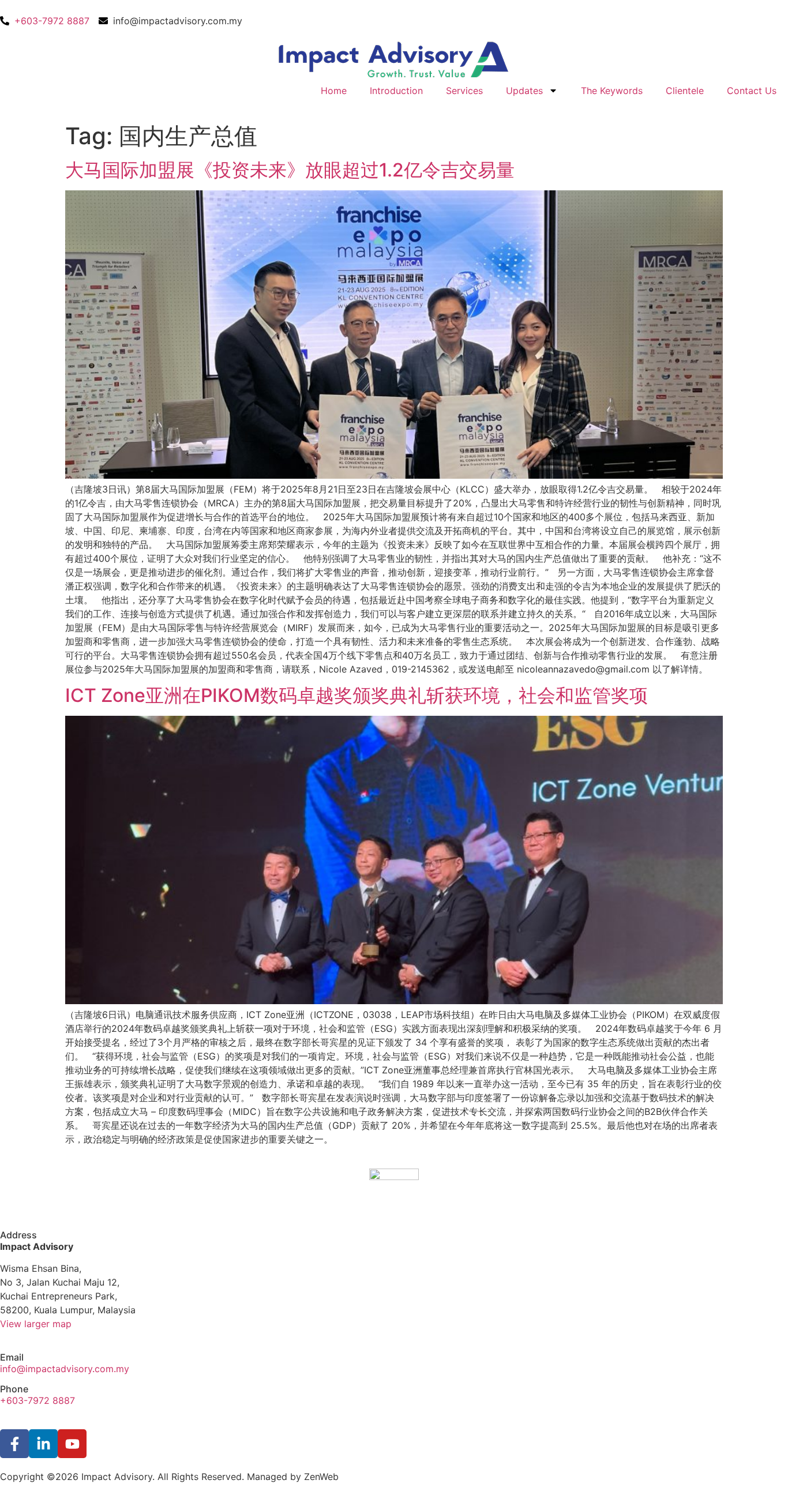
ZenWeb (321, 1476)
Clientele (685, 90)
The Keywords (612, 90)
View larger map (36, 1323)
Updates (524, 90)
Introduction (396, 90)
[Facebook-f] (14, 1443)
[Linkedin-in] (43, 1443)
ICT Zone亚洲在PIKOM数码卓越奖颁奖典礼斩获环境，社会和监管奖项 (356, 695)
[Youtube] (72, 1443)
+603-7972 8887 (37, 1400)
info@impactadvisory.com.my (64, 1368)
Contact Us (751, 90)
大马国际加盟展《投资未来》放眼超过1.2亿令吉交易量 (290, 170)
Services (464, 90)
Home (334, 90)
